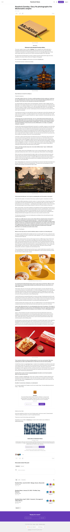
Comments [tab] (18, 466)
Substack (25, 59)
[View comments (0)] (20, 13)
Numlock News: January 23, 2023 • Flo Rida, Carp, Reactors (27, 491)
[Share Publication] (56, 2)
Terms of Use (40, 449)
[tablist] (20, 466)
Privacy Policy (43, 450)
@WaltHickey (29, 419)
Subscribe (61, 2)
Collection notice (42, 524)
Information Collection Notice (34, 450)
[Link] (13, 47)
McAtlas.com (40, 59)
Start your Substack (32, 526)
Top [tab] (16, 479)
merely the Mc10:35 (33, 372)
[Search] (54, 2)
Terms (37, 524)
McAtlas (32, 49)
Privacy (34, 524)
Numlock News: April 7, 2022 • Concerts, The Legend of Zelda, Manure (29, 500)
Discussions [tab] (23, 479)
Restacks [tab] (22, 466)
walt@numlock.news (19, 421)
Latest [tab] (19, 479)
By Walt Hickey (18, 484)
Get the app (40, 526)
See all (17, 507)
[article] (35, 485)
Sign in (66, 2)
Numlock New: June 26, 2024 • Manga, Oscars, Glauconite (29, 483)
